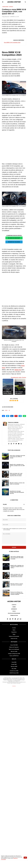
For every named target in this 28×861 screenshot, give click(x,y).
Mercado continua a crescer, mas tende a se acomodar (17, 483)
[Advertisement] (14, 147)
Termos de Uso (14, 615)
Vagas (14, 611)
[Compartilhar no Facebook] (3, 416)
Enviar (14, 547)
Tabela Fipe (17, 369)
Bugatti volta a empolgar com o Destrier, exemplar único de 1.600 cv (17, 465)
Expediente (14, 609)
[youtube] (19, 444)
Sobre (14, 606)
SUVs (6, 410)
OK (25, 857)
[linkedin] (21, 444)
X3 (9, 410)
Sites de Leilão (14, 651)
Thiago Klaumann (13, 422)
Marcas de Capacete (14, 647)
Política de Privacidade (14, 613)
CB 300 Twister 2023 (14, 672)
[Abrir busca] (25, 1)
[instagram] (11, 444)
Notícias (11, 6)
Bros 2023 (14, 668)
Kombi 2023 (14, 664)
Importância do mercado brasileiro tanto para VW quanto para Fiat (17, 492)
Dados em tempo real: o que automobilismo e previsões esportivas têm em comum (16, 474)
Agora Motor (5, 6)
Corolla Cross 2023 (14, 670)
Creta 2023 (14, 662)
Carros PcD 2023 (14, 645)
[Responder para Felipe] (24, 504)
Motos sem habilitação (14, 649)
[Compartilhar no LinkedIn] (11, 416)
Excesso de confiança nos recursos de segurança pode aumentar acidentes (16, 593)
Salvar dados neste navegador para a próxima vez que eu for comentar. (14, 529)
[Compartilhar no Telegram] (20, 416)
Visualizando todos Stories (18, 377)
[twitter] (16, 444)
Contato (14, 604)
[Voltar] (3, 387)
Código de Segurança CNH (14, 653)
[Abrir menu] (3, 2)
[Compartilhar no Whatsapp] (24, 416)
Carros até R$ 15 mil (14, 655)
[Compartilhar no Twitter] (7, 416)
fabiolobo (14, 686)
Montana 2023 (14, 666)
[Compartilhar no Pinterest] (15, 416)
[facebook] (9, 444)
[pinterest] (14, 444)
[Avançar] (25, 387)
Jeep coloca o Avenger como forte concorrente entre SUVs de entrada (17, 456)
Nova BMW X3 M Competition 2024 (12, 42)
